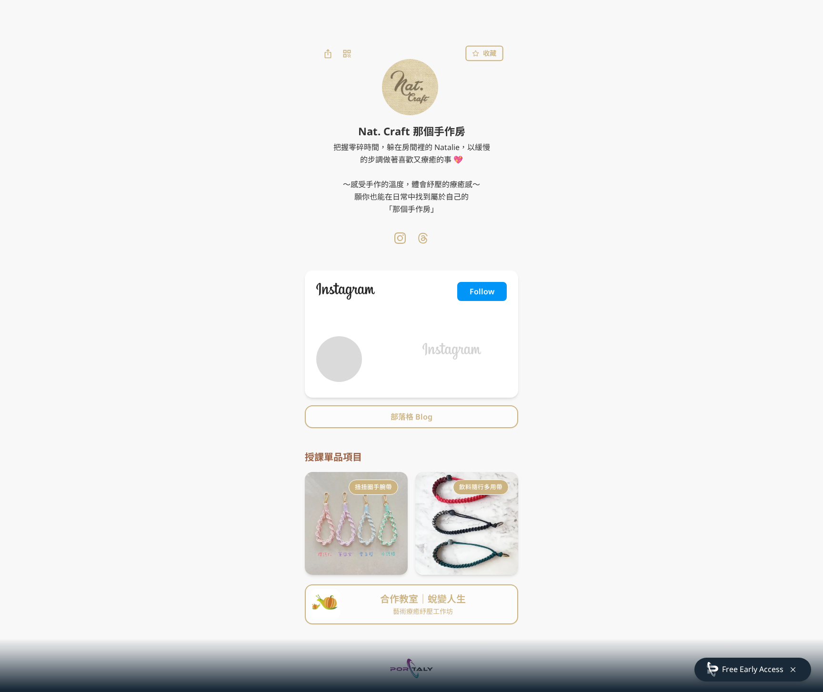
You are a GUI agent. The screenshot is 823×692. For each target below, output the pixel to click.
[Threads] (422, 238)
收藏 (489, 53)
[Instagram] (400, 238)
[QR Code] (346, 53)
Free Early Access (752, 669)
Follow (482, 291)
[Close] (793, 669)
